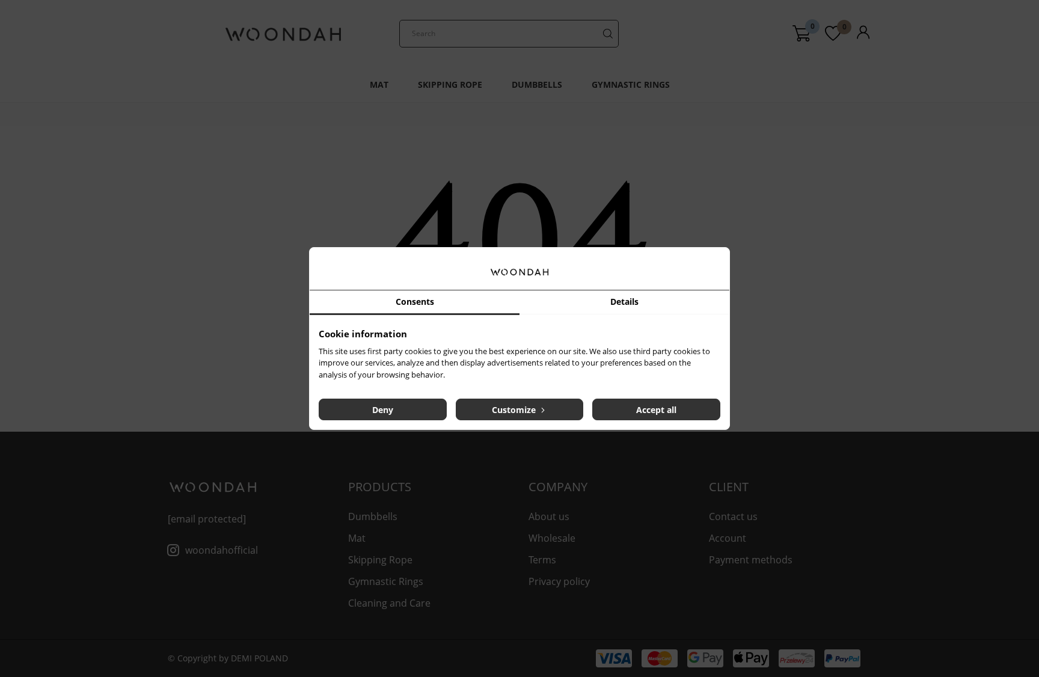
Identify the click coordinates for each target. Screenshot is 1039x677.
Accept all (656, 409)
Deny (382, 409)
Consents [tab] (415, 301)
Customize (515, 409)
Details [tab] (624, 301)
